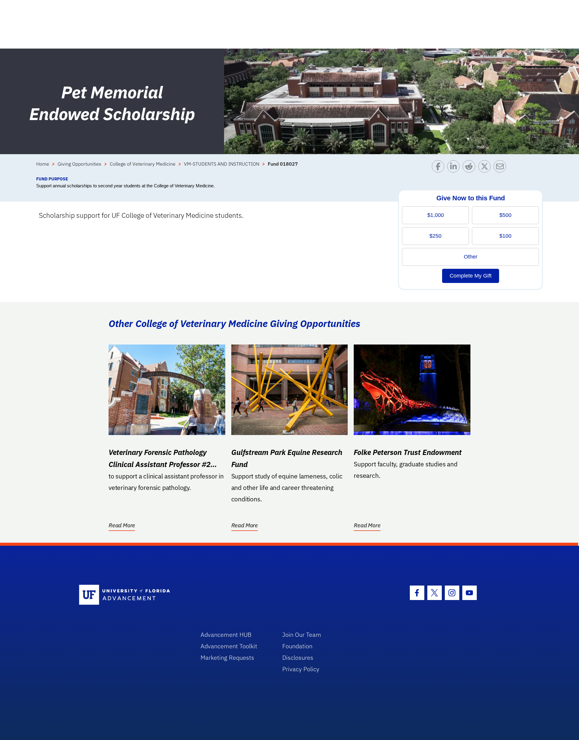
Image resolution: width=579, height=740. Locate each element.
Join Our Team (301, 634)
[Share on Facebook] (439, 168)
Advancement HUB (226, 634)
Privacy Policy (300, 669)
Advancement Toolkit (229, 646)
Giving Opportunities (79, 164)
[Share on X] (486, 168)
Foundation (297, 646)
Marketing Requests (227, 657)
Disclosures (297, 657)
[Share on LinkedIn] (455, 168)
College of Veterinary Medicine (143, 164)
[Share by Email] (501, 168)
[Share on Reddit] (470, 168)
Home (42, 164)
